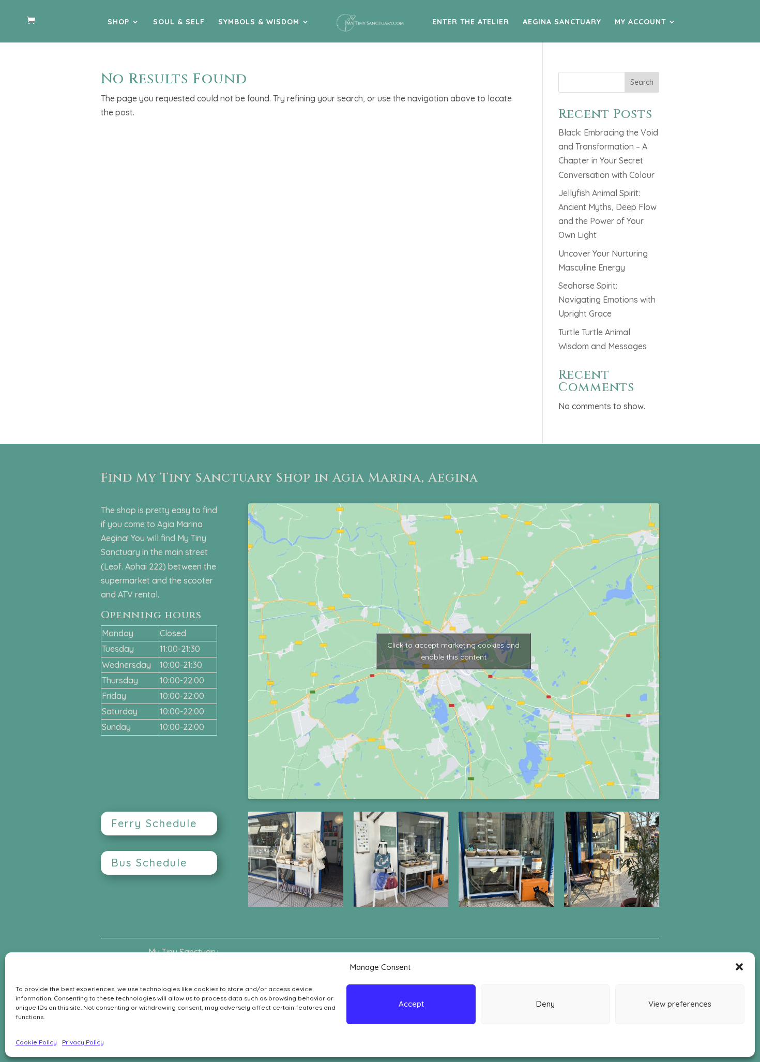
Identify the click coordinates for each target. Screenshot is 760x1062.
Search (641, 82)
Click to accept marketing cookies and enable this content (453, 651)
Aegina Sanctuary (562, 22)
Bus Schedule (149, 862)
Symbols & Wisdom (258, 22)
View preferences (679, 1004)
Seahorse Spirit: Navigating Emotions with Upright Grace (607, 299)
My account (640, 22)
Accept (411, 1004)
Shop (118, 22)
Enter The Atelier (470, 22)
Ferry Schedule (154, 823)
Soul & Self (179, 22)
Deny (545, 1004)
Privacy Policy (83, 1042)
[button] (739, 967)
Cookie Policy (36, 1042)
